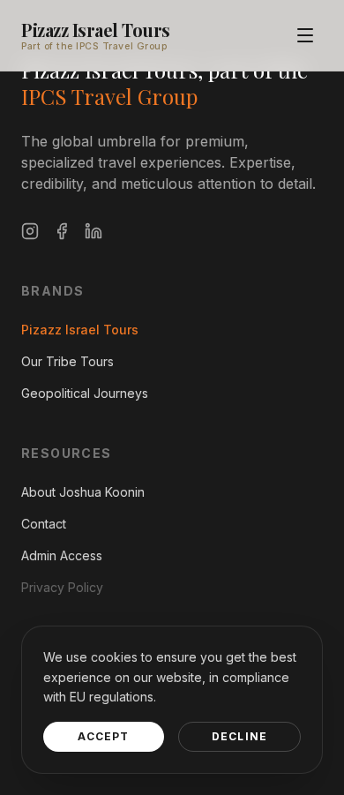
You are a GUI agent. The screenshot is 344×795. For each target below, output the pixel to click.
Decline (239, 736)
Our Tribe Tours (67, 361)
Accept (103, 736)
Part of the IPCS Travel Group (94, 46)
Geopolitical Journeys (84, 393)
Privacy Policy (62, 587)
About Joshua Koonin (83, 491)
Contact (43, 523)
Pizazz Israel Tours (95, 30)
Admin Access (61, 555)
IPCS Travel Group (109, 96)
